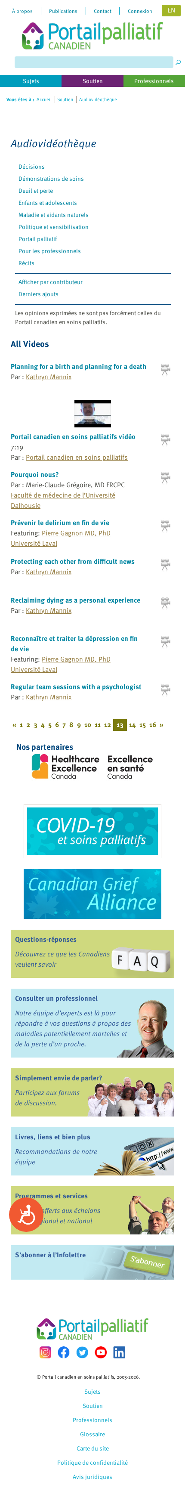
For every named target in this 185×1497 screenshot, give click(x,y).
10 (87, 724)
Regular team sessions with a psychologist (76, 686)
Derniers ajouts (38, 293)
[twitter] (82, 1352)
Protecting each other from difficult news (73, 561)
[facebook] (64, 1352)
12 (107, 724)
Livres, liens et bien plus (52, 1137)
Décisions (31, 166)
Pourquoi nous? (35, 474)
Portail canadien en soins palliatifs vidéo (73, 436)
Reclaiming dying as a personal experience (75, 600)
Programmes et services (51, 1196)
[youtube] (101, 1352)
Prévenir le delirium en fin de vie (60, 522)
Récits (26, 262)
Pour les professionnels (49, 250)
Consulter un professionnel (56, 998)
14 (132, 724)
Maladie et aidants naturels (53, 214)
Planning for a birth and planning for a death (78, 366)
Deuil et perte (35, 190)
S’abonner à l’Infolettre (50, 1255)
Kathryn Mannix (48, 376)
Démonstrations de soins (51, 178)
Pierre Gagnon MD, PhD (76, 533)
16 (152, 724)
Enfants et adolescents (47, 202)
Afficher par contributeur (50, 281)
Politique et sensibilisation (53, 226)
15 (142, 724)
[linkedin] (119, 1352)
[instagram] (45, 1352)
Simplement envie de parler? (58, 1078)
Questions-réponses (46, 939)
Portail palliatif (37, 238)
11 (98, 724)
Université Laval (34, 543)
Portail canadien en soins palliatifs (77, 457)
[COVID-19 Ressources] (92, 831)
